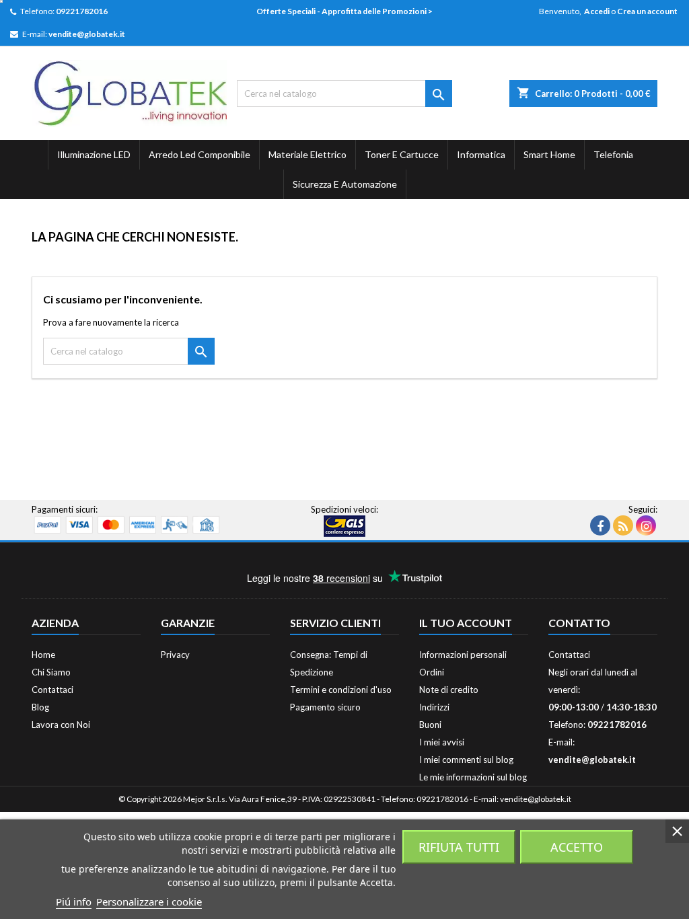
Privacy (175, 654)
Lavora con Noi (61, 724)
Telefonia (613, 154)
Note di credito (448, 689)
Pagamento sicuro (325, 707)
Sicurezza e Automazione (345, 184)
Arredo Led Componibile (199, 154)
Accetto (576, 847)
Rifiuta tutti (459, 847)
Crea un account (647, 11)
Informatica (481, 154)
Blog (40, 707)
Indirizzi (434, 707)
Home (43, 654)
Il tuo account (465, 622)
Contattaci (52, 689)
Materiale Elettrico (307, 154)
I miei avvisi (441, 742)
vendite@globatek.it (86, 34)
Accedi (597, 11)
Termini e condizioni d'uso (341, 689)
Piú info (74, 901)
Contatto (579, 622)
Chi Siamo (51, 672)
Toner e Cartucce (402, 154)
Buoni (430, 724)
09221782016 (82, 11)
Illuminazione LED (94, 154)
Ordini (431, 672)
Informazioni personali (463, 654)
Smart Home (549, 154)
